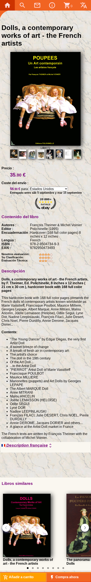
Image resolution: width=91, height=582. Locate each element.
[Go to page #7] (58, 568)
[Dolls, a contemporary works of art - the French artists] (27, 556)
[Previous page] (6, 528)
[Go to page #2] (32, 568)
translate (83, 5)
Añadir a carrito (18, 577)
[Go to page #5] (48, 568)
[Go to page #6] (53, 568)
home (7, 5)
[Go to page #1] (27, 568)
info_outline (52, 5)
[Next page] (85, 528)
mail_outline (37, 5)
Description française (29, 445)
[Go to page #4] (43, 568)
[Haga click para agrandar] (45, 144)
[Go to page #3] (37, 568)
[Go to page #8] (63, 568)
